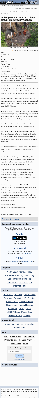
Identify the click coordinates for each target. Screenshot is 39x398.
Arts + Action (29, 294)
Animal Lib (8, 294)
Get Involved (29, 336)
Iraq (22, 324)
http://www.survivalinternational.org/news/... (13, 208)
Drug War (8, 298)
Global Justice (26, 301)
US (30, 282)
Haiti (17, 324)
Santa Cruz (12, 282)
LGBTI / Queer (13, 312)
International (4, 12)
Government (11, 305)
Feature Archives (27, 340)
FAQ (6, 336)
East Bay (19, 275)
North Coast (12, 272)
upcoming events (26, 261)
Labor (28, 308)
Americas (9, 324)
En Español (29, 298)
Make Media (15, 336)
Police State (26, 312)
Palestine (29, 324)
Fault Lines (16, 343)
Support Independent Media (15, 224)
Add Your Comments (10, 219)
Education (18, 298)
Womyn (26, 315)
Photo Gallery (10, 340)
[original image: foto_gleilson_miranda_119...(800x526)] (19, 34)
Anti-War (18, 294)
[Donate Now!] (19, 238)
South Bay (29, 275)
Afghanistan (19, 328)
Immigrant (12, 308)
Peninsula (26, 279)
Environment (12, 301)
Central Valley (25, 272)
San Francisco (14, 279)
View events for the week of (26, 8)
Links (25, 343)
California (23, 282)
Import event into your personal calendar (26, 50)
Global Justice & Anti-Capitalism (19, 12)
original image (15, 47)
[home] (17, 2)
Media (21, 308)
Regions (6, 268)
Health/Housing (26, 305)
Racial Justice (5, 14)
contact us (27, 253)
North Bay (9, 275)
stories (14, 261)
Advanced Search (19, 359)
